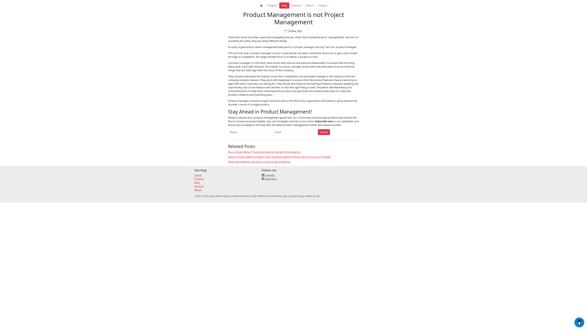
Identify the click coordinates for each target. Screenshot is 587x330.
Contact (322, 5)
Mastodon (270, 179)
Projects (272, 5)
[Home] (261, 5)
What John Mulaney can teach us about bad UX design (259, 161)
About (309, 5)
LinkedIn (269, 175)
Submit (324, 132)
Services (296, 5)
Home (197, 175)
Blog (284, 5)
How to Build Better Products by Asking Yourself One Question (264, 152)
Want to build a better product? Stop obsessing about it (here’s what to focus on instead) (279, 157)
